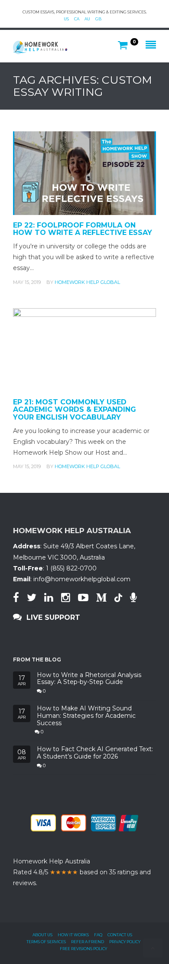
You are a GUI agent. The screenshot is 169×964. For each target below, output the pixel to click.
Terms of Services (46, 941)
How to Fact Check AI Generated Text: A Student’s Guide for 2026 (95, 753)
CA (76, 18)
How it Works (73, 934)
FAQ (98, 934)
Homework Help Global (87, 282)
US (66, 18)
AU (87, 18)
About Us (42, 934)
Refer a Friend (87, 941)
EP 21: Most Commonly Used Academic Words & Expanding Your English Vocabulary (74, 409)
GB (98, 18)
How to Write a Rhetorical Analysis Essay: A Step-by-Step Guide (89, 678)
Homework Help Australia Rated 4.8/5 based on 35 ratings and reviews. (82, 872)
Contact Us (119, 934)
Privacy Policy (124, 941)
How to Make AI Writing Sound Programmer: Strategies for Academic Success (86, 715)
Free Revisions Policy (83, 948)
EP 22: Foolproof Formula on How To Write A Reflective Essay (82, 229)
